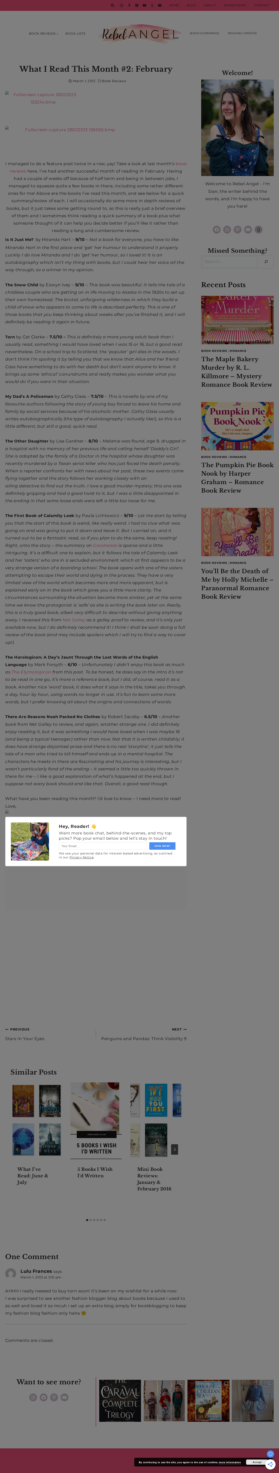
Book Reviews (114, 81)
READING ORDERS (242, 33)
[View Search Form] (112, 5)
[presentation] (36, 1120)
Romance (238, 351)
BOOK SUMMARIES (204, 33)
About (210, 5)
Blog (191, 5)
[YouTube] (144, 5)
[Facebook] (129, 5)
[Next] (174, 1149)
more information (230, 1462)
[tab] (87, 1220)
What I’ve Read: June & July (33, 1176)
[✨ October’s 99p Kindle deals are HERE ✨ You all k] (208, 1401)
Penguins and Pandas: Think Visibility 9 (144, 1034)
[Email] (159, 5)
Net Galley (74, 619)
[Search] (266, 261)
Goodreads (105, 545)
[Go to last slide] (17, 1149)
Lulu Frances (36, 1271)
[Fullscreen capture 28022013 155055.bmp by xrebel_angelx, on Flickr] (96, 143)
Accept (257, 1462)
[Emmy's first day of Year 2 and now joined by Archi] (253, 1401)
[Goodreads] (152, 5)
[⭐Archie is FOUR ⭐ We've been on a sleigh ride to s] (164, 1401)
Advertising (235, 5)
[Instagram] (121, 5)
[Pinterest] (136, 5)
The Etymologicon (31, 672)
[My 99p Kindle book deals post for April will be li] (120, 1401)
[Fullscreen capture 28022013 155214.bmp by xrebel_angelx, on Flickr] (96, 108)
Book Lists (75, 34)
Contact (262, 5)
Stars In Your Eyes (24, 1034)
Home (174, 5)
